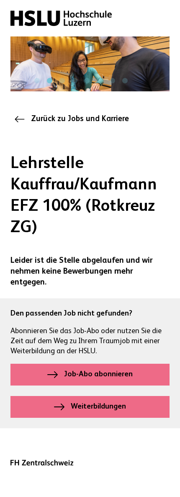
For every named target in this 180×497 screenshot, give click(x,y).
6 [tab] (99, 81)
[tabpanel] (90, 63)
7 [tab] (112, 81)
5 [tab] (87, 81)
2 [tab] (49, 81)
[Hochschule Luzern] (61, 18)
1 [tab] (37, 81)
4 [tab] (74, 81)
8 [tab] (125, 81)
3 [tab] (62, 81)
